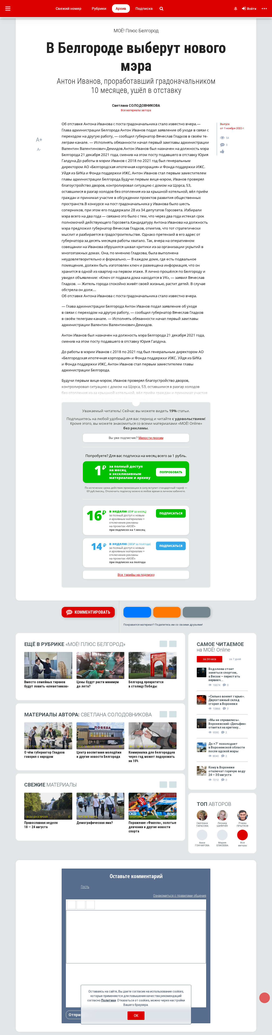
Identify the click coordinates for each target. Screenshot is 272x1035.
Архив (121, 8)
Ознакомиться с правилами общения (179, 896)
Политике (108, 1000)
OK (136, 1015)
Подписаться (171, 513)
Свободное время (37, 816)
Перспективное (87, 816)
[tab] (209, 659)
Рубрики (99, 8)
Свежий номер (68, 8)
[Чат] (264, 997)
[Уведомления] (235, 8)
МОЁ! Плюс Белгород (38, 746)
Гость (85, 887)
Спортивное (137, 816)
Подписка (144, 8)
